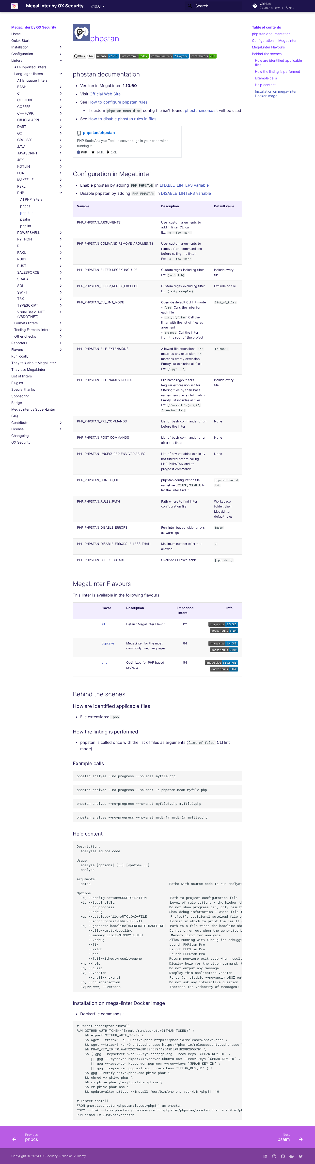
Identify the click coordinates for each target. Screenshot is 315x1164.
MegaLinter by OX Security (33, 27)
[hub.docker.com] (292, 1156)
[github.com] (274, 1156)
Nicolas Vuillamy (74, 1156)
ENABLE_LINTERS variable (184, 185)
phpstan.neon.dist (201, 110)
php (105, 662)
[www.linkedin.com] (265, 1156)
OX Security (49, 1156)
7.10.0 (96, 6)
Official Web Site (105, 93)
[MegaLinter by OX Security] (14, 6)
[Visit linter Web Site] (81, 38)
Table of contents (266, 27)
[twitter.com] (301, 1156)
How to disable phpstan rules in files (122, 118)
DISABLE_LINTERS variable (186, 193)
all (103, 624)
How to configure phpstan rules (117, 102)
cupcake (108, 643)
